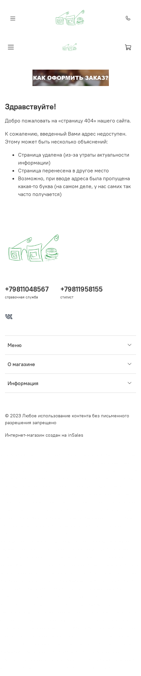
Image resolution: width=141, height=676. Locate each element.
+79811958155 (81, 289)
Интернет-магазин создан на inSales (44, 435)
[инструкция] (70, 77)
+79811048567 (27, 289)
